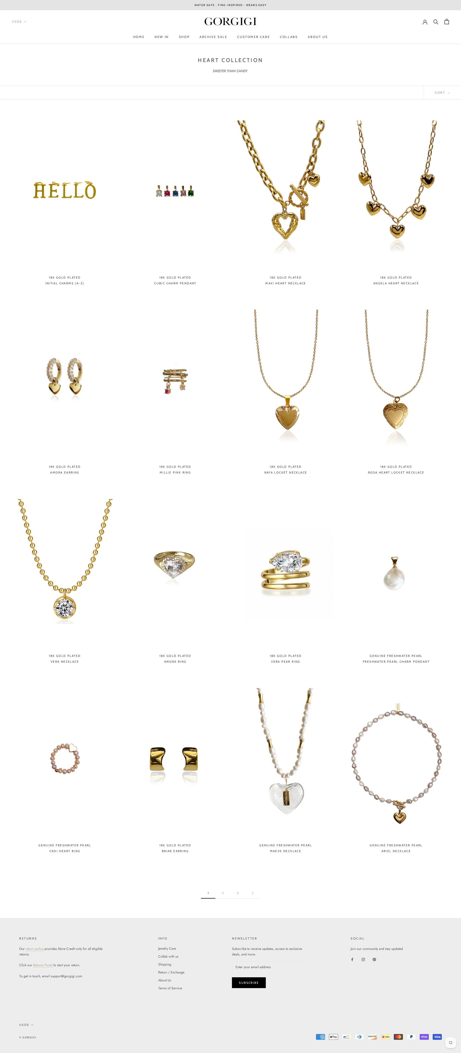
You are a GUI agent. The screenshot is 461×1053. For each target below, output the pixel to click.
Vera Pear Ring (285, 661)
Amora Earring (64, 472)
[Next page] (252, 893)
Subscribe (249, 982)
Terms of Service (170, 988)
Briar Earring (175, 851)
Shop (184, 37)
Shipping (164, 964)
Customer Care (253, 37)
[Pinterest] (374, 959)
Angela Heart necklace (396, 283)
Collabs (289, 37)
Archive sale (213, 37)
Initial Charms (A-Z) (65, 283)
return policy (34, 948)
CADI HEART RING (64, 851)
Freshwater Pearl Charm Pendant (396, 661)
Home (139, 37)
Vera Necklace (65, 661)
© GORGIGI (27, 1037)
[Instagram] (363, 959)
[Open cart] (446, 21)
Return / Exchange (171, 972)
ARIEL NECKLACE (396, 851)
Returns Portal (43, 965)
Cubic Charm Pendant (175, 283)
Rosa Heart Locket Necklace (396, 472)
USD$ (17, 21)
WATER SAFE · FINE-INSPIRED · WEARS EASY (230, 5)
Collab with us (168, 956)
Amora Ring (175, 661)
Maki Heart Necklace (285, 283)
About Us (318, 37)
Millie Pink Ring (175, 472)
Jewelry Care (167, 948)
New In (162, 37)
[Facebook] (352, 959)
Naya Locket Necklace (285, 472)
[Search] (435, 21)
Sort (441, 92)
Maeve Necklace (286, 851)
